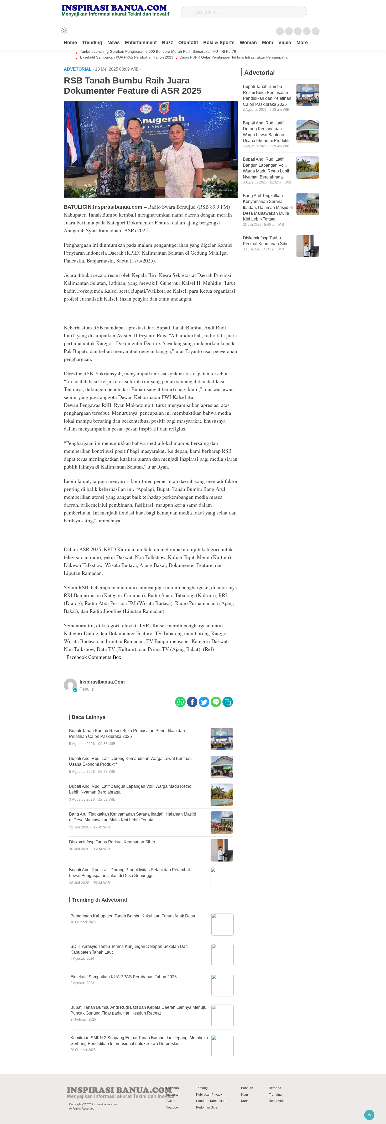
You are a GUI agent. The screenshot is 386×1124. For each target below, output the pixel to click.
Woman (248, 42)
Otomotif (188, 42)
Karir (244, 1101)
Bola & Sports (218, 42)
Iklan (244, 1094)
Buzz (167, 42)
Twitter (170, 1101)
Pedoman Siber (207, 1107)
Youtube (172, 1107)
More (302, 42)
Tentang (202, 1088)
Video (284, 42)
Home (70, 42)
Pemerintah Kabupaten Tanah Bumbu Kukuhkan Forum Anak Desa (132, 916)
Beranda (275, 1088)
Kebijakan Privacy (209, 1094)
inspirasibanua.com (102, 682)
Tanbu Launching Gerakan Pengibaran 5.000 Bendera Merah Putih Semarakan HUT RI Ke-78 (158, 51)
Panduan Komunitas (210, 1101)
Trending (92, 42)
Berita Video (277, 1101)
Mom (267, 42)
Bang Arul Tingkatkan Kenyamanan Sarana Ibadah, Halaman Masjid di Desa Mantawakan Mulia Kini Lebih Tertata (268, 207)
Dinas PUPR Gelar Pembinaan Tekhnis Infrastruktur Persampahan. (235, 57)
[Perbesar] (151, 196)
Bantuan (247, 1088)
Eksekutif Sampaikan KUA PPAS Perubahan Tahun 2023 (126, 57)
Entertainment (141, 42)
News (113, 42)
